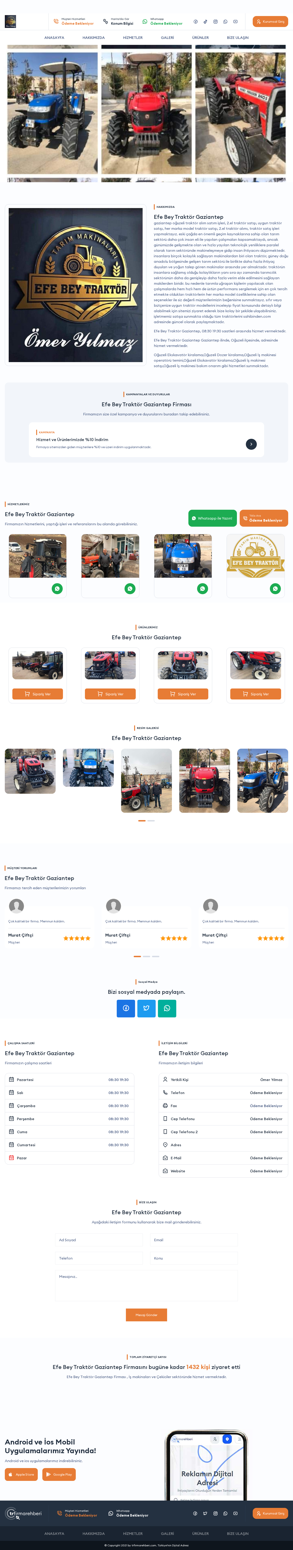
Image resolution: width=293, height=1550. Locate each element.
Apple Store (25, 1474)
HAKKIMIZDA (94, 37)
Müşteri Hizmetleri (78, 21)
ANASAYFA (54, 37)
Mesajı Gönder (146, 1315)
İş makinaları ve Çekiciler (150, 1376)
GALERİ (167, 37)
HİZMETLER (133, 37)
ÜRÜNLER (200, 37)
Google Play (62, 1474)
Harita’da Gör (122, 21)
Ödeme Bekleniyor (266, 1092)
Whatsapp (166, 21)
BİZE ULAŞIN (238, 37)
